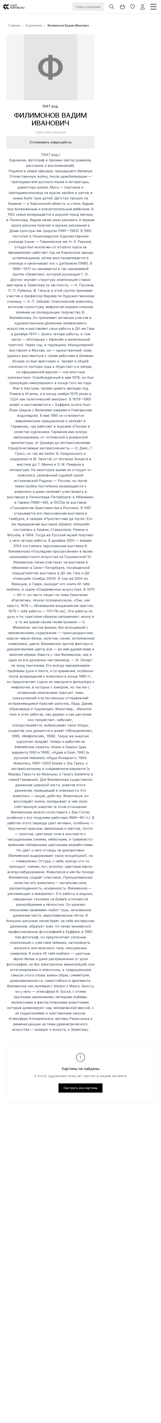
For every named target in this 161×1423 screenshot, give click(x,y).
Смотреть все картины (80, 1088)
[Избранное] (132, 6)
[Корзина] (122, 6)
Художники (34, 25)
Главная (14, 25)
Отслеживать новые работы (50, 142)
